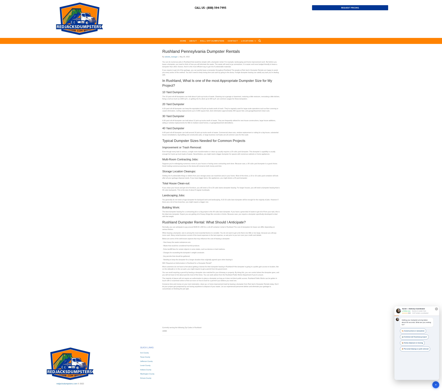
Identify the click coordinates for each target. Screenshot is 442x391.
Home (183, 41)
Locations (247, 41)
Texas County (145, 357)
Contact (233, 41)
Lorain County (145, 365)
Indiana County (145, 370)
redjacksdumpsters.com (66, 384)
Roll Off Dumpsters (212, 41)
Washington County (147, 374)
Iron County (144, 353)
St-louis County (145, 378)
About (193, 41)
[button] (255, 41)
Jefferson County (146, 361)
